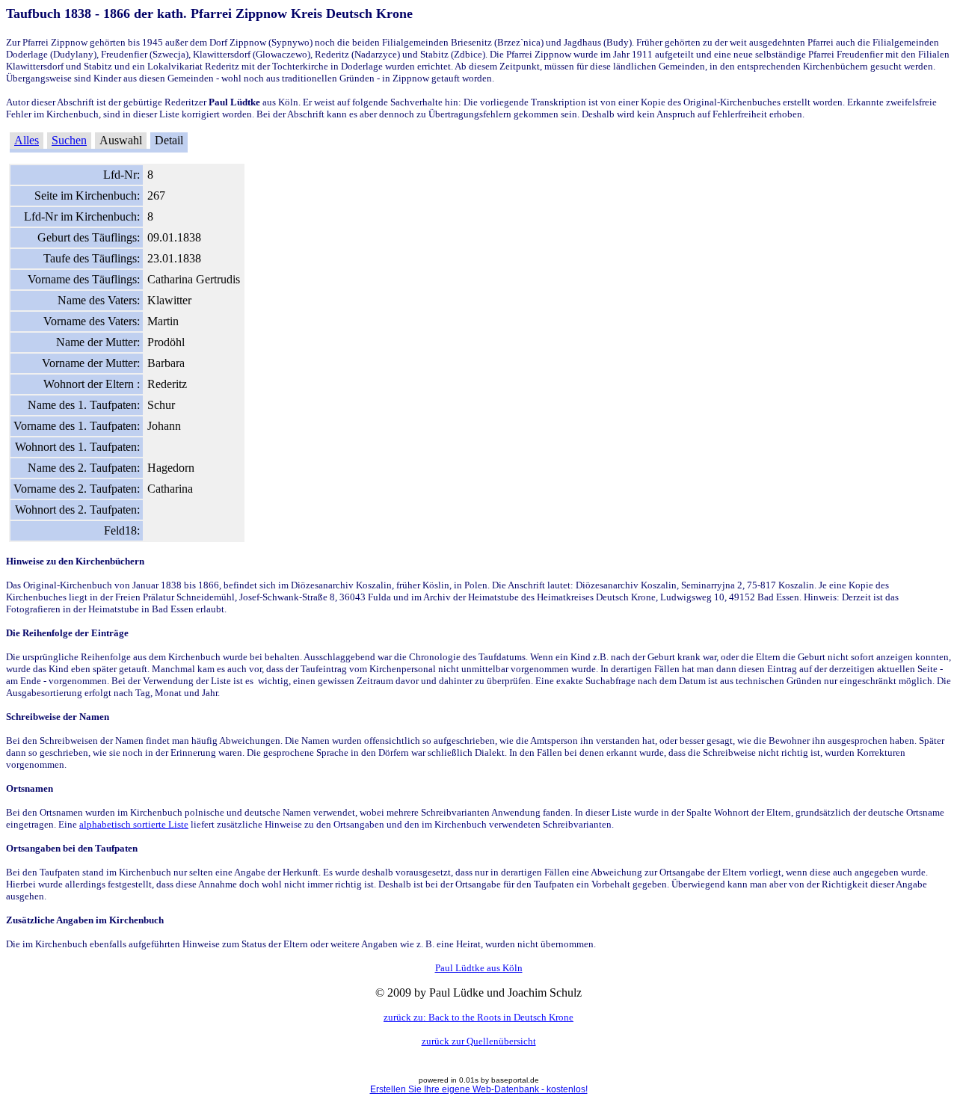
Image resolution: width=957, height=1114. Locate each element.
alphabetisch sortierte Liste (133, 824)
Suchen (69, 140)
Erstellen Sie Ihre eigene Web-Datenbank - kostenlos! (479, 1089)
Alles (26, 140)
